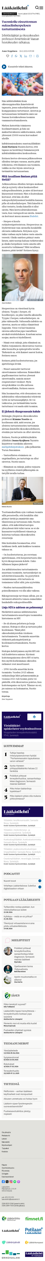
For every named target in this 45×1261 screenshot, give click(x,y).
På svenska (5, 1171)
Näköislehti (6, 1142)
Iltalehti (34, 216)
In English (5, 1174)
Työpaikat (5, 1148)
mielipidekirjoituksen (13, 447)
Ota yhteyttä (6, 1132)
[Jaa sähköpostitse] (30, 56)
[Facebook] (12, 56)
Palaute (4, 1165)
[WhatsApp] (16, 56)
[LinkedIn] (25, 56)
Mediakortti (6, 1136)
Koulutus (5, 1152)
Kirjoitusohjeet (7, 1145)
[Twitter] (21, 56)
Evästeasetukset (8, 1177)
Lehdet (4, 1139)
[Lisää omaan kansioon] (7, 56)
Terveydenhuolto (9, 14)
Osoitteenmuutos (8, 1168)
